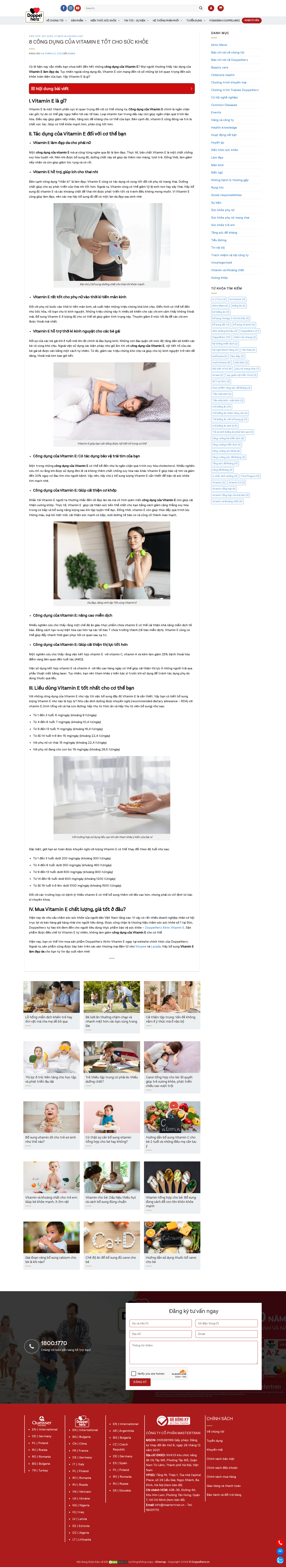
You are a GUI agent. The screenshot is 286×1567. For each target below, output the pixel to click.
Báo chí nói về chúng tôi (227, 52)
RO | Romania (41, 1457)
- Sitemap (160, 1562)
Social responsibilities (226, 195)
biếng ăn (239, 305)
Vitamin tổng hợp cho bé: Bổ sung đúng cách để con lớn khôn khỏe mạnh (171, 1202)
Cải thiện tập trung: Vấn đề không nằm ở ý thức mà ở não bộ (170, 1019)
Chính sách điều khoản (222, 1468)
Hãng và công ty (222, 120)
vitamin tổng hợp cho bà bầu (230, 495)
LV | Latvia (79, 1519)
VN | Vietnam (81, 1492)
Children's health (222, 75)
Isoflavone (219, 356)
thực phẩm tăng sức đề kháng (231, 387)
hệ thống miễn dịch (225, 343)
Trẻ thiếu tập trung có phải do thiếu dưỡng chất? (112, 1079)
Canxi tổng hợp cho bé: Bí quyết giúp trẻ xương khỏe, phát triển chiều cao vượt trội (169, 1081)
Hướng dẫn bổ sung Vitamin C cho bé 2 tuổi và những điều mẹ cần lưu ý (171, 1142)
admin (71, 53)
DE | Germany (42, 1436)
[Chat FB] (280, 1551)
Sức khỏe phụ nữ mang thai (230, 218)
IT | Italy (78, 1464)
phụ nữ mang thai (247, 368)
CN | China (79, 1444)
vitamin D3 (237, 482)
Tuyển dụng (194, 20)
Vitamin (218, 482)
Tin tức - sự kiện (134, 20)
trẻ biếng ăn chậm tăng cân (230, 413)
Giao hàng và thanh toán (224, 1486)
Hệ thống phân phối (166, 20)
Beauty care (219, 67)
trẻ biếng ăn (221, 406)
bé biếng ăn (220, 312)
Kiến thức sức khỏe (103, 20)
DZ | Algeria (80, 1533)
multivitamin (221, 362)
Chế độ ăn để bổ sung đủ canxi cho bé (111, 1260)
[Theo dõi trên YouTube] (78, 8)
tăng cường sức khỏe (226, 451)
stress (217, 375)
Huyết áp (217, 142)
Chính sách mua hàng (221, 1477)
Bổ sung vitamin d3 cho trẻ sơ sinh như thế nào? (50, 1140)
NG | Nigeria (80, 1505)
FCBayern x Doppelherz (225, 20)
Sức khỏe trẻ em (223, 225)
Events (216, 112)
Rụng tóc (217, 187)
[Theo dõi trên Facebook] (64, 8)
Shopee (140, 946)
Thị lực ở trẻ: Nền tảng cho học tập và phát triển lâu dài (50, 1079)
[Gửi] (200, 8)
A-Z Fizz (219, 299)
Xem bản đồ (173, 1485)
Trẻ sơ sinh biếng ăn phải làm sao (232, 432)
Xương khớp (219, 278)
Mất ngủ (217, 172)
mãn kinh (241, 362)
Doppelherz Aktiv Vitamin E (164, 927)
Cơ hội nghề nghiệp (224, 97)
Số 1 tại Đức (221, 381)
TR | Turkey (40, 1470)
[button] (211, 8)
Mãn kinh (217, 165)
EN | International (44, 1429)
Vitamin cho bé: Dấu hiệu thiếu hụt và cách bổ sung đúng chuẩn (111, 1200)
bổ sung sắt (220, 324)
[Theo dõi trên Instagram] (71, 8)
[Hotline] (280, 1542)
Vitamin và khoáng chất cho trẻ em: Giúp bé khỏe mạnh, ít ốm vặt (51, 1200)
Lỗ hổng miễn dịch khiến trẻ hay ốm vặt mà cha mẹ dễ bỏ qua (48, 1019)
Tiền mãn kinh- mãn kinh (227, 400)
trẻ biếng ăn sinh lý (224, 425)
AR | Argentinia (123, 1431)
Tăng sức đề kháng (224, 232)
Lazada (156, 946)
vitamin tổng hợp (224, 488)
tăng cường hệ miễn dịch (228, 438)
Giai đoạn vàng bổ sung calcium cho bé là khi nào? (50, 1260)
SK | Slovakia (122, 1490)
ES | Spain (120, 1463)
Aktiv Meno (219, 45)
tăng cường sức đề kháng (228, 457)
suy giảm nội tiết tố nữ (241, 375)
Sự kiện (216, 203)
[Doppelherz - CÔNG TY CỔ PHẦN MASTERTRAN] (39, 15)
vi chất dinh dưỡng (224, 476)
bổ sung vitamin (244, 324)
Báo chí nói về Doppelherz (229, 60)
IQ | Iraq (78, 1512)
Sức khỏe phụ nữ (222, 210)
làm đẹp (237, 356)
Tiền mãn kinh (222, 394)
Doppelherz (250, 331)
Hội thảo (248, 349)
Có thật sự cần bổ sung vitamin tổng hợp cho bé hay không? (108, 1140)
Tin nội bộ (218, 247)
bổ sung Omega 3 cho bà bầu (230, 318)
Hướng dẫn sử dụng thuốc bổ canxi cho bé (171, 1260)
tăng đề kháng (222, 470)
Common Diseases (224, 105)
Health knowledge (224, 127)
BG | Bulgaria (41, 1464)
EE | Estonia (80, 1526)
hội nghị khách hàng (225, 349)
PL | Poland (40, 1443)
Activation (237, 299)
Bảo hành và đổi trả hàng (224, 1495)
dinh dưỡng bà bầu (224, 331)
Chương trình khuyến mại (228, 82)
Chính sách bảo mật (220, 1459)
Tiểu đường (218, 240)
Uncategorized (221, 262)
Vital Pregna (250, 476)
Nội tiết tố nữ (222, 368)
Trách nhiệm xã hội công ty (230, 255)
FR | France (80, 1451)
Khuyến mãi (215, 1450)
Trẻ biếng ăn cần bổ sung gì (229, 419)
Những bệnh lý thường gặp (230, 180)
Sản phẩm (77, 20)
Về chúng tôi (54, 20)
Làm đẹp (217, 157)
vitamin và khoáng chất (227, 501)
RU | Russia (39, 1450)
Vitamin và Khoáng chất (68, 36)
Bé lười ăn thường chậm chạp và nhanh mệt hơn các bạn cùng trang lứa (111, 1021)
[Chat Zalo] (280, 1560)
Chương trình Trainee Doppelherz (235, 90)
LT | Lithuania (81, 1539)
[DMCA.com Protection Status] (118, 1562)
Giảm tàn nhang (245, 337)
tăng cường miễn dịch (226, 444)
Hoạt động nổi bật (224, 135)
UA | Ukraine (81, 1498)
